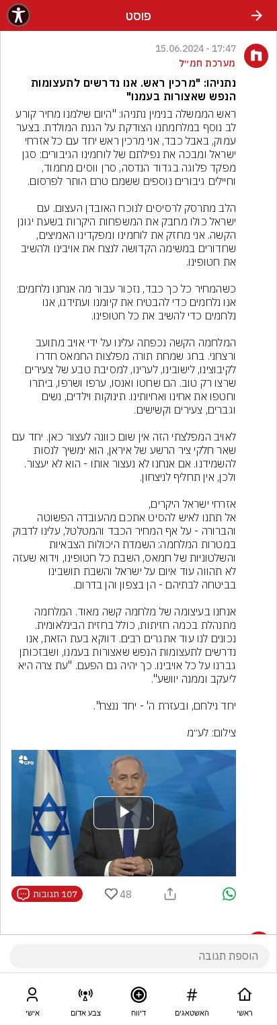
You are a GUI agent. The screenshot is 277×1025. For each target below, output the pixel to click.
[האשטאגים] (191, 997)
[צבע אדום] (85, 997)
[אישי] (32, 997)
